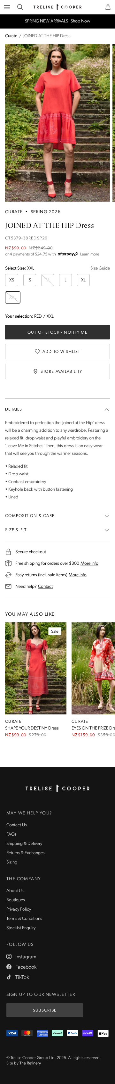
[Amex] (42, 1033)
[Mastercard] (27, 1033)
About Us (15, 890)
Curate (11, 36)
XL (83, 280)
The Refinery (30, 1063)
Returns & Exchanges (25, 853)
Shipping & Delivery (24, 843)
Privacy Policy (18, 909)
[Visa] (12, 1033)
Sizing (11, 862)
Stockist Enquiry (20, 928)
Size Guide (100, 268)
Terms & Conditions (24, 918)
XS (11, 280)
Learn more (89, 254)
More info (89, 563)
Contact (45, 586)
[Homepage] (57, 788)
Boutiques (15, 900)
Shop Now (80, 21)
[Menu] (7, 7)
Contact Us (16, 825)
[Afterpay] (57, 1033)
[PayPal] (72, 1033)
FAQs (11, 834)
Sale (54, 632)
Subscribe (45, 1010)
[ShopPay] (87, 1033)
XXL (12, 297)
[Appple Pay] (103, 1033)
